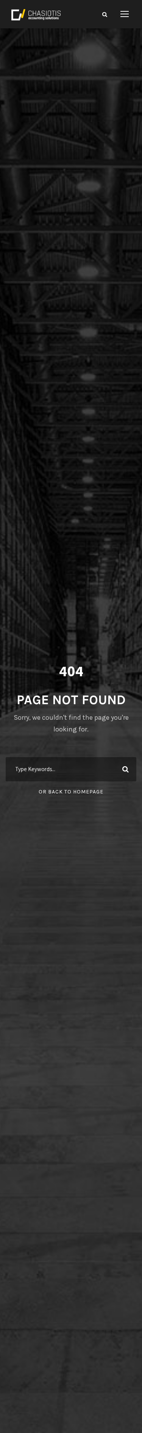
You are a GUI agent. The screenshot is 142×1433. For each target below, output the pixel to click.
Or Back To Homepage (71, 792)
